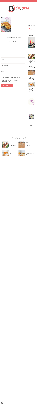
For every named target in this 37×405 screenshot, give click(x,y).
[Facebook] (33, 28)
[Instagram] (29, 28)
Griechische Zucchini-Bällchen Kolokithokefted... (13, 144)
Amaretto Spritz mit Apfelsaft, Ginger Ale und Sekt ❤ (31, 91)
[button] (18, 1)
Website (2, 71)
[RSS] (31, 29)
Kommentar (3, 44)
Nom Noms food (18, 8)
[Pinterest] (31, 28)
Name (2, 59)
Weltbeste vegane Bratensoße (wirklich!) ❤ (31, 78)
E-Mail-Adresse (4, 65)
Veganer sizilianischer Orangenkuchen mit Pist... (30, 152)
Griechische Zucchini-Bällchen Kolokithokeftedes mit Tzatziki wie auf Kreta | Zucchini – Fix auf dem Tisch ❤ (32, 64)
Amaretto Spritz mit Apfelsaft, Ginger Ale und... (13, 152)
